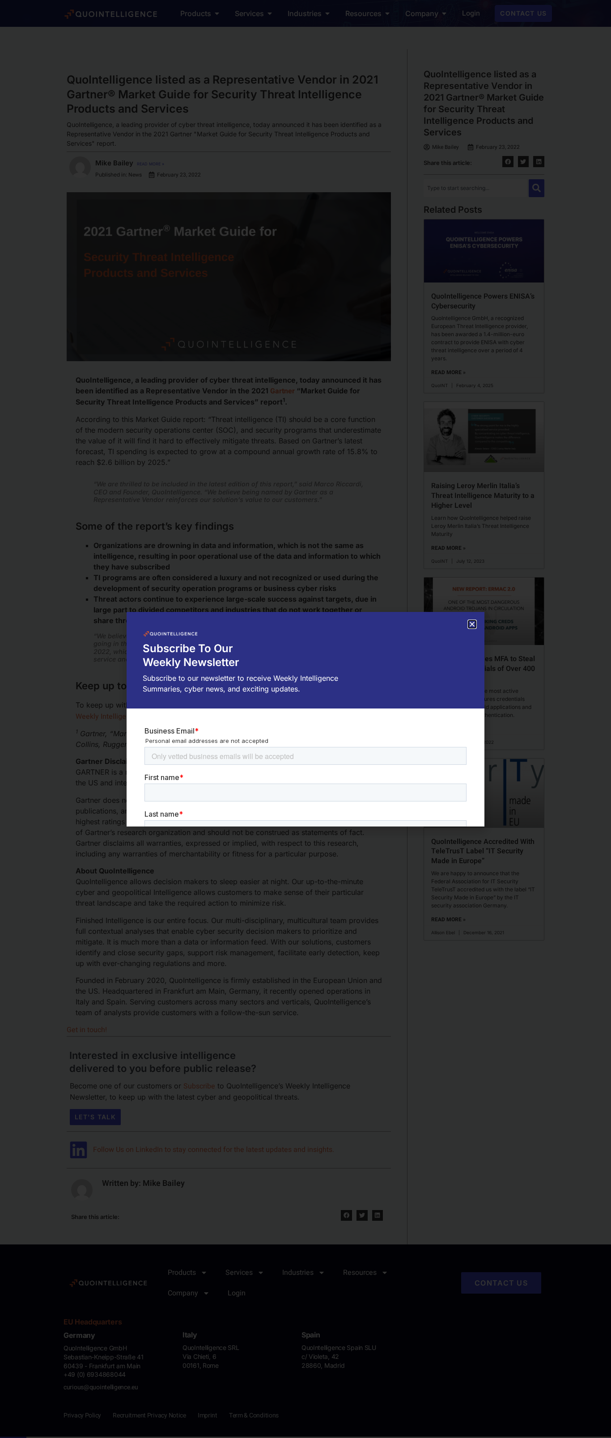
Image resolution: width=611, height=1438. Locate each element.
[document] (305, 719)
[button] (472, 624)
